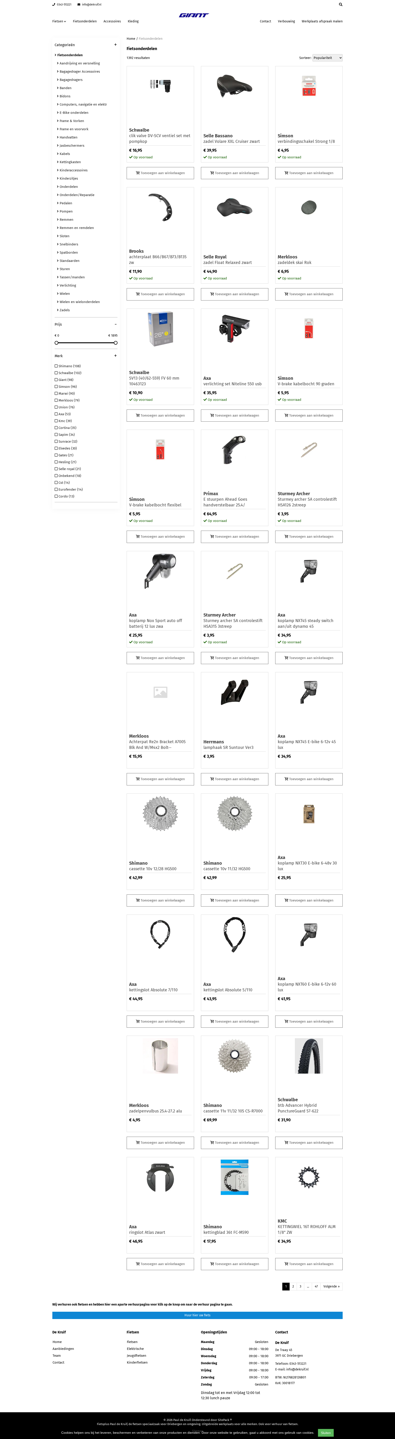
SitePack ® (225, 1420)
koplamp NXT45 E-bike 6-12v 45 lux (307, 741)
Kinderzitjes (68, 178)
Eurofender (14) (70, 489)
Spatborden (68, 252)
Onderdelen (68, 187)
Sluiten (326, 1433)
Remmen (66, 220)
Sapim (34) (66, 435)
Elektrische (135, 1349)
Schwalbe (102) (69, 373)
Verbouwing (286, 21)
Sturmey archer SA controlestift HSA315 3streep (233, 620)
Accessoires (112, 21)
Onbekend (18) (69, 476)
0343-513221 (63, 4)
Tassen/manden (72, 277)
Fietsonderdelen (85, 21)
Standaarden (69, 261)
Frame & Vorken (71, 121)
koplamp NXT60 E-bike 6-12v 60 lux (307, 984)
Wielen (64, 294)
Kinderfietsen (137, 1362)
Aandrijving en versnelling (79, 63)
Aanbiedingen (242, 21)
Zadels (64, 310)
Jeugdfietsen (136, 1356)
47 (316, 1286)
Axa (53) (64, 414)
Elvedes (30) (67, 448)
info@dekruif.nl (91, 4)
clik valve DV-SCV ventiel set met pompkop (159, 135)
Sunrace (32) (67, 441)
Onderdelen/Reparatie (76, 195)
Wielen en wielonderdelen (79, 302)
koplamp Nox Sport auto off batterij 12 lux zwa (155, 620)
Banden (65, 88)
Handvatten (68, 137)
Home (131, 39)
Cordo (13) (66, 496)
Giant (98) (65, 380)
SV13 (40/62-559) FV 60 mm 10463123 (154, 378)
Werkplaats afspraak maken (322, 21)
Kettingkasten (70, 162)
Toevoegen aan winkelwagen (162, 173)
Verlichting (67, 285)
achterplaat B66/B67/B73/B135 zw (158, 256)
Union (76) (66, 407)
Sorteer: (305, 58)
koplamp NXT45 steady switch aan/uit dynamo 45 (306, 620)
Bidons (64, 96)
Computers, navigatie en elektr (83, 104)
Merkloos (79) (69, 400)
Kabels (64, 154)
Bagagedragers (71, 80)
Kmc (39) (65, 421)
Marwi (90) (66, 393)
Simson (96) (67, 387)
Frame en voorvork (73, 129)
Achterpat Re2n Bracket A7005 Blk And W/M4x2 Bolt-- (157, 741)
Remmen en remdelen (76, 228)
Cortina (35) (67, 428)
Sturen (64, 269)
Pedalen (65, 203)
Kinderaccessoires (73, 170)
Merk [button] (86, 356)
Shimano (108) (69, 366)
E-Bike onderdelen (73, 113)
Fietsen (132, 1342)
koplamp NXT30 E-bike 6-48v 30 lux (307, 863)
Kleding (133, 21)
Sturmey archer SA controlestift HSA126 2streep (307, 499)
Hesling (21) (67, 462)
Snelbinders (68, 244)
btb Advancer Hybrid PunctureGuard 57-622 (298, 1105)
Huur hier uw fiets (197, 1315)
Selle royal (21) (69, 469)
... (308, 1286)
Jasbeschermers (71, 146)
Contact (265, 21)
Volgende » (331, 1286)
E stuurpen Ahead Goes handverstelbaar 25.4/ (225, 499)
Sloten (64, 236)
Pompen (66, 211)
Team (57, 1356)
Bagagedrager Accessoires (79, 71)
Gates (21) (65, 455)
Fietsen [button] (58, 21)
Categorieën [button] (86, 45)
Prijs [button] (86, 325)
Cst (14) (64, 483)
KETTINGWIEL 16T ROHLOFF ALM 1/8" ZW (307, 1226)
